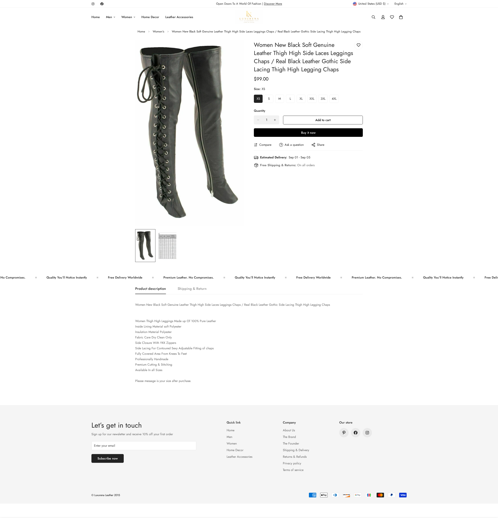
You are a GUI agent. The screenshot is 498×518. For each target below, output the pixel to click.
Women (126, 17)
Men (109, 17)
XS (260, 99)
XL (302, 99)
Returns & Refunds (295, 456)
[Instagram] (93, 3)
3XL (324, 99)
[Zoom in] (235, 48)
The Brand (289, 437)
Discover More (273, 4)
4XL (335, 99)
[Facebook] (101, 3)
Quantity (259, 110)
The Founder (291, 443)
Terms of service (293, 470)
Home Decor (150, 17)
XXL (313, 99)
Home (95, 17)
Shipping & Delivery (296, 450)
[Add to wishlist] (358, 45)
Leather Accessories (179, 17)
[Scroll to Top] (490, 496)
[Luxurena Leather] (249, 17)
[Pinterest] (344, 432)
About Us (289, 430)
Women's (158, 31)
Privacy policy (292, 463)
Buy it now (308, 132)
